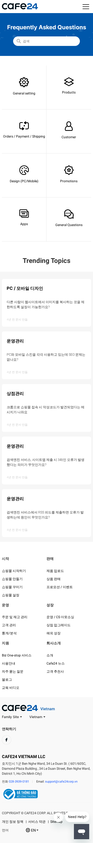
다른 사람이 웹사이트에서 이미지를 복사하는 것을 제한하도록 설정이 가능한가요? (45, 304)
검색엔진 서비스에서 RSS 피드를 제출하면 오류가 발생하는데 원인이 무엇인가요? (45, 514)
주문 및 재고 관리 (14, 617)
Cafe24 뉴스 (55, 663)
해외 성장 (53, 633)
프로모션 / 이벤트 (59, 587)
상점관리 (15, 393)
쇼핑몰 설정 (10, 595)
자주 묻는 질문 (12, 671)
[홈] (20, 8)
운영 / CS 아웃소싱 (60, 617)
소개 (49, 655)
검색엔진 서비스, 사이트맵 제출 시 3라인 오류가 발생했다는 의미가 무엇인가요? (45, 462)
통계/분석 (9, 633)
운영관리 (15, 340)
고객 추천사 (55, 671)
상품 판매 (53, 579)
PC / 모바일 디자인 (25, 288)
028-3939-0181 (19, 781)
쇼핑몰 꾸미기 (12, 587)
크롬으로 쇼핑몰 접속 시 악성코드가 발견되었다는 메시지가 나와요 (45, 409)
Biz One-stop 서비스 (16, 655)
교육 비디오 (10, 688)
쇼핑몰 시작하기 (14, 571)
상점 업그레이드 (58, 625)
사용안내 (8, 663)
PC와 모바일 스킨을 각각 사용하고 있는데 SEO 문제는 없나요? (46, 357)
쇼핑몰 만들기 (12, 579)
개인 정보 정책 (12, 821)
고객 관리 (9, 625)
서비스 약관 (37, 821)
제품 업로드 (55, 571)
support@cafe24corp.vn (61, 781)
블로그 (7, 679)
